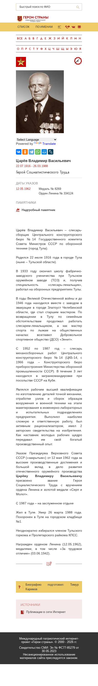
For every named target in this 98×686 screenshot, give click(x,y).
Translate (49, 143)
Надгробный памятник (38, 210)
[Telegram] (31, 152)
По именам (44, 26)
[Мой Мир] (44, 152)
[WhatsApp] (38, 152)
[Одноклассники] (25, 152)
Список (23, 26)
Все (20, 38)
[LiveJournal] (50, 152)
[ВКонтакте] (18, 152)
